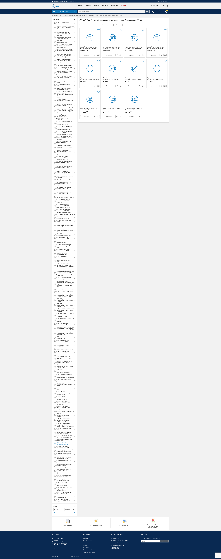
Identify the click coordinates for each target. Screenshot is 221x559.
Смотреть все (115, 547)
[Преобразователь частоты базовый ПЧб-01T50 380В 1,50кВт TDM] (157, 37)
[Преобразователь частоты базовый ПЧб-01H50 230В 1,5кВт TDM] (134, 37)
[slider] (54, 513)
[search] (147, 11)
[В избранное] (98, 30)
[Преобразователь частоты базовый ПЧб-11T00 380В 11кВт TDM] (90, 68)
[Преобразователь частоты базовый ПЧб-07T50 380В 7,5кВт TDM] (157, 68)
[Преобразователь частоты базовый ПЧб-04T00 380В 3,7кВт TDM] (90, 99)
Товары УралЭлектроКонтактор (121, 543)
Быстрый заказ (94, 55)
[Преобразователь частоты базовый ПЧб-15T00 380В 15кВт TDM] (112, 99)
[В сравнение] (98, 55)
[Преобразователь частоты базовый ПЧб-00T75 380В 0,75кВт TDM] (90, 37)
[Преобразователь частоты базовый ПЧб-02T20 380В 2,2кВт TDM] (134, 99)
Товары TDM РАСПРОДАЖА (120, 540)
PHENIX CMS (75, 557)
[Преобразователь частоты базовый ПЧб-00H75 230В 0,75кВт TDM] (134, 68)
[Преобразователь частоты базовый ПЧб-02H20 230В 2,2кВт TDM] (112, 68)
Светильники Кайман (118, 545)
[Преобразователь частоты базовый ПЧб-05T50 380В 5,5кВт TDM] (112, 37)
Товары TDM (116, 538)
